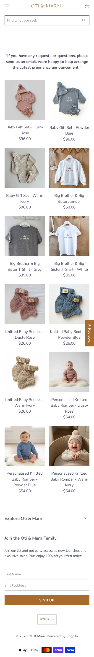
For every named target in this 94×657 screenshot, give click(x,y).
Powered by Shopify (62, 636)
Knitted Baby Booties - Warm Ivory (25, 372)
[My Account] (5, 6)
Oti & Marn (37, 636)
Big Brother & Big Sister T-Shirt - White (69, 236)
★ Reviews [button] (89, 333)
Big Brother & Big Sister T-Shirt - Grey (25, 236)
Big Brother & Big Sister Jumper (69, 168)
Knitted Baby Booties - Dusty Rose (25, 304)
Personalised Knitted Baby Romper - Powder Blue (25, 446)
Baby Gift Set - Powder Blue (69, 100)
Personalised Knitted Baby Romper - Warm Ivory (69, 446)
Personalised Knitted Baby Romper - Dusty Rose (69, 372)
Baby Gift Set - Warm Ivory (25, 168)
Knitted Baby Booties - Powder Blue (69, 304)
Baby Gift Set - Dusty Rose (25, 100)
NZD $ (44, 619)
